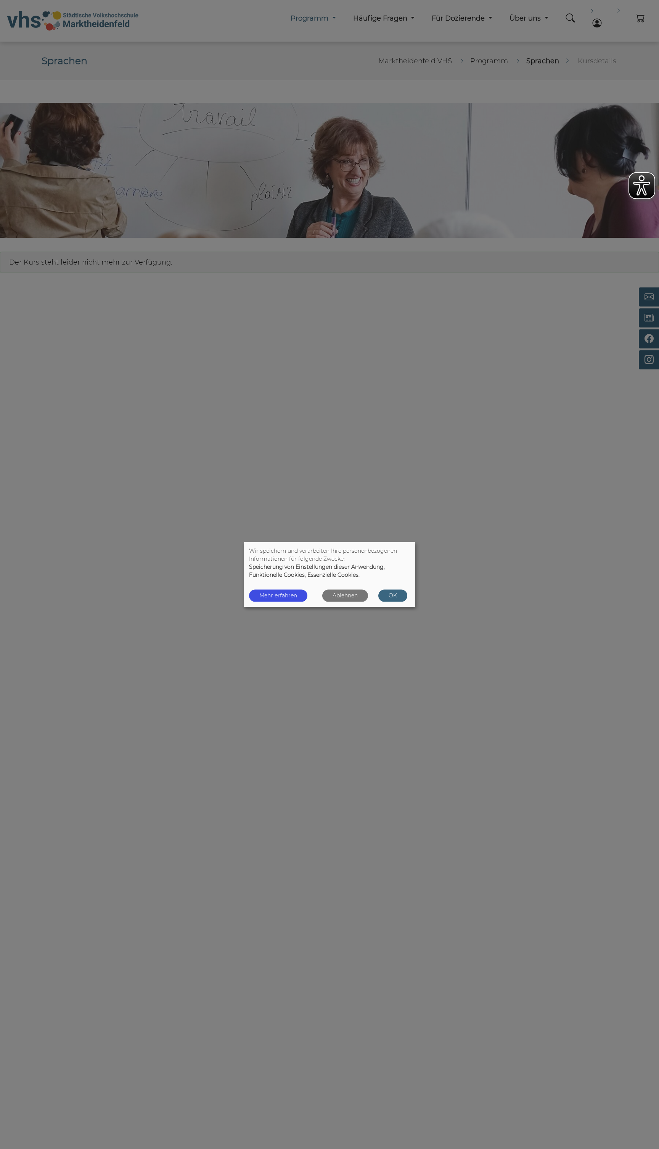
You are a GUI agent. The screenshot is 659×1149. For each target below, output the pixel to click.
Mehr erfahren (278, 595)
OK (393, 595)
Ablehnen (345, 595)
